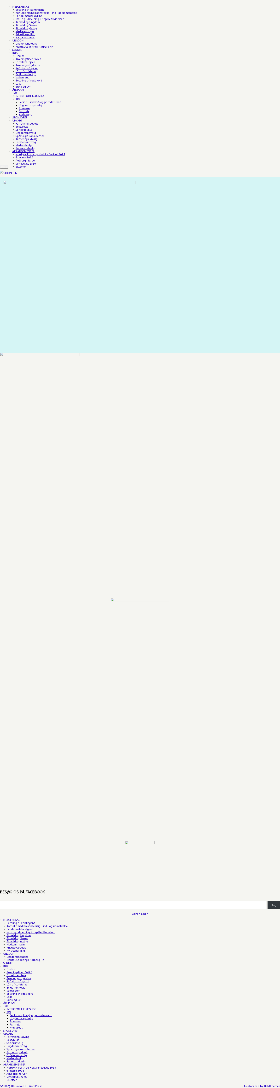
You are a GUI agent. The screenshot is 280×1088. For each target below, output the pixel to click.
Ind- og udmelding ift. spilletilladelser (40, 19)
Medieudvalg (24, 145)
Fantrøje (24, 111)
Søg (273, 905)
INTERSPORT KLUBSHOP (30, 96)
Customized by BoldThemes (262, 1086)
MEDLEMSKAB (20, 6)
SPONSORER (19, 117)
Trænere (24, 108)
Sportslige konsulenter (30, 136)
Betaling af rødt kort (29, 80)
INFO (15, 52)
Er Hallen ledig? (26, 74)
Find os (20, 56)
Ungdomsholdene (26, 43)
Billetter (21, 166)
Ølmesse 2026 (24, 157)
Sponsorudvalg (25, 148)
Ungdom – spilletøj (30, 105)
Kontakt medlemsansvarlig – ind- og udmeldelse (46, 12)
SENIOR (17, 49)
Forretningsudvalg (27, 123)
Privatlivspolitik (25, 34)
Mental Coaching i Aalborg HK (34, 46)
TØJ (14, 92)
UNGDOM (18, 40)
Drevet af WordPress (29, 1086)
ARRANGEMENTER (23, 151)
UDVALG (17, 120)
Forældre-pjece (25, 62)
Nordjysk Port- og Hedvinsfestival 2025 (40, 154)
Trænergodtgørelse (28, 65)
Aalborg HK (7, 1086)
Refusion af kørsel (27, 68)
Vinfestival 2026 (26, 163)
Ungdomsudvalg (26, 132)
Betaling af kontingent (30, 9)
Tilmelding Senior (26, 25)
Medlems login (25, 31)
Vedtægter (22, 77)
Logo (19, 83)
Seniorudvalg (24, 129)
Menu (4, 167)
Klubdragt (25, 114)
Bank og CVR (23, 86)
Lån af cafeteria (26, 71)
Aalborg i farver (26, 160)
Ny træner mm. (25, 37)
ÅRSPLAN (18, 89)
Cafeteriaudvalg (26, 142)
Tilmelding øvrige (26, 28)
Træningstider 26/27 (28, 59)
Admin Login (140, 914)
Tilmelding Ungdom (28, 22)
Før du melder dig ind (29, 15)
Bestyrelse (22, 126)
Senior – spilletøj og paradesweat (40, 102)
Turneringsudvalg (26, 139)
